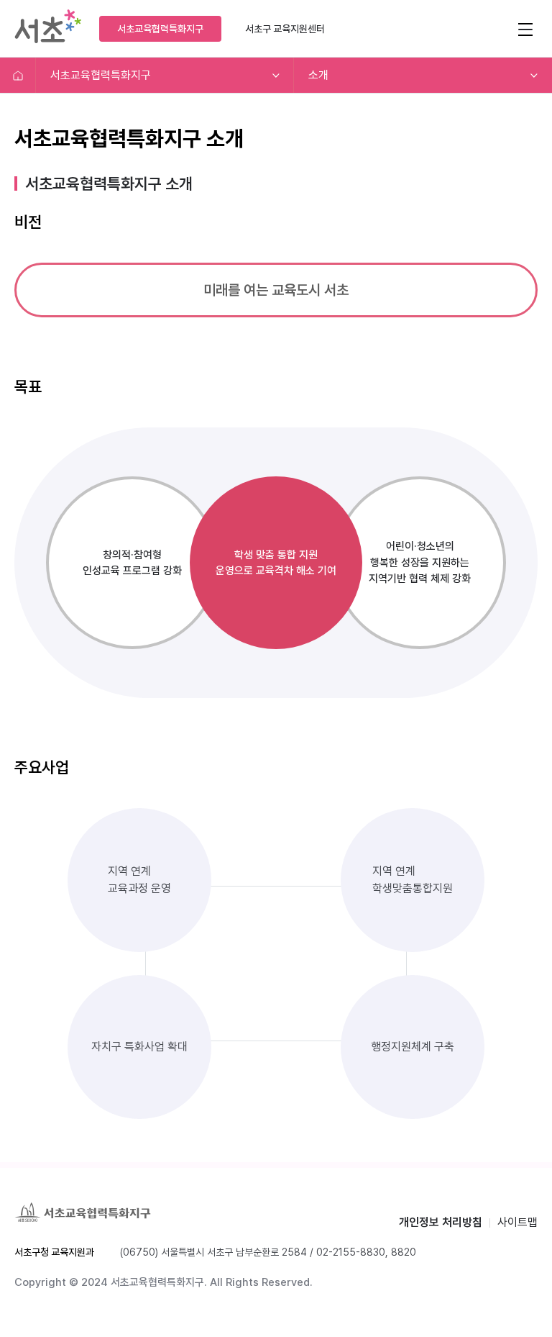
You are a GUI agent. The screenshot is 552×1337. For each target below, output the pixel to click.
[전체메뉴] (525, 28)
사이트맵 (517, 1222)
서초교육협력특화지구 (160, 29)
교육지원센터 (285, 29)
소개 (318, 75)
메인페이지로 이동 (18, 75)
